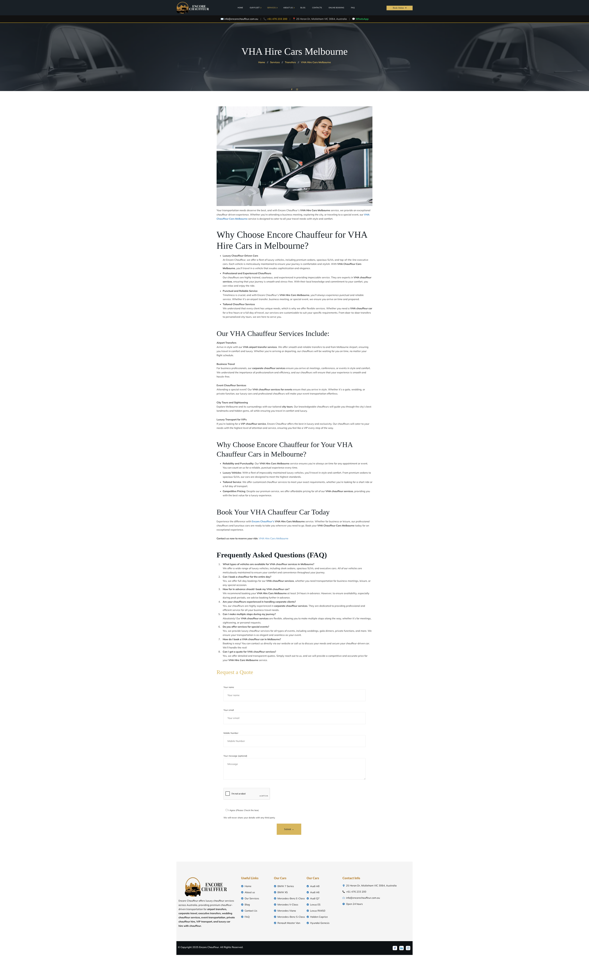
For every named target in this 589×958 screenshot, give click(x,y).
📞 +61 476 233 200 (275, 18)
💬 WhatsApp (360, 18)
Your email (228, 710)
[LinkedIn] (401, 948)
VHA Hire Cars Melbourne (273, 538)
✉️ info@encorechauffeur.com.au (239, 18)
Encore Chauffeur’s (263, 521)
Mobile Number (230, 733)
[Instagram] (408, 948)
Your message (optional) (235, 755)
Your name (228, 687)
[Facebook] (395, 948)
